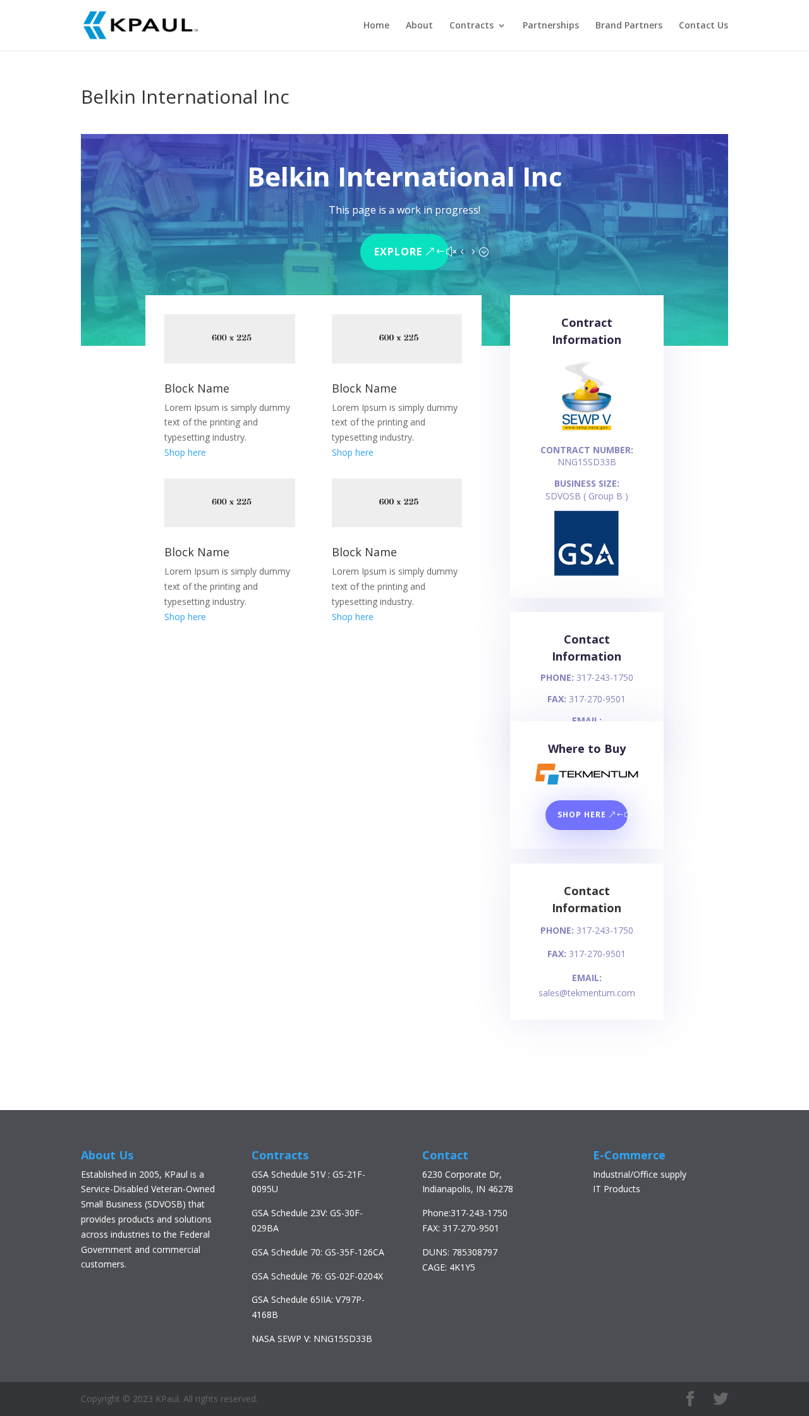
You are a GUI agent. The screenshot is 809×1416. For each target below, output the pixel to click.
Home (376, 26)
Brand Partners (628, 26)
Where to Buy (587, 748)
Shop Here (581, 814)
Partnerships (551, 26)
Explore (398, 252)
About (419, 26)
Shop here (185, 452)
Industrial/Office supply (639, 1174)
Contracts (471, 26)
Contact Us (703, 26)
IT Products (616, 1189)
